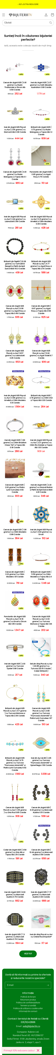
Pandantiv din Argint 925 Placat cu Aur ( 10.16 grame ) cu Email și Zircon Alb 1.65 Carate (14, 620)
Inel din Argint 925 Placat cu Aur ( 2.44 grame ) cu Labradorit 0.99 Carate (15, 219)
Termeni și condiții (28, 1005)
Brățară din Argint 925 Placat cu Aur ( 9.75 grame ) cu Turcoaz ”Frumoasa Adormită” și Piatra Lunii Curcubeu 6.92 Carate (15, 764)
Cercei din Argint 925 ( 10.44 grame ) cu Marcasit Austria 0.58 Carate (41, 852)
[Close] (38, 1050)
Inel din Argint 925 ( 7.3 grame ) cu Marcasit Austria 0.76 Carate (15, 937)
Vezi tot (28, 953)
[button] (3, 15)
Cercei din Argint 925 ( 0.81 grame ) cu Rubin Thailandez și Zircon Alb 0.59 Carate (14, 86)
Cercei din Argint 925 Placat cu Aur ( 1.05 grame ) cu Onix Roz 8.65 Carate (14, 810)
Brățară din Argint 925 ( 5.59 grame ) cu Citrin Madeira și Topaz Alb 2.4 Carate (41, 575)
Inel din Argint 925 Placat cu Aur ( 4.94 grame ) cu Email (41, 532)
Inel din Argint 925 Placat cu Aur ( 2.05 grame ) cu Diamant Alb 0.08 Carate (15, 129)
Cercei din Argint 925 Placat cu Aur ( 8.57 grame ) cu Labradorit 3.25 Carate (15, 354)
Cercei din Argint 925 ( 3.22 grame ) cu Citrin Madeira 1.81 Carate (15, 574)
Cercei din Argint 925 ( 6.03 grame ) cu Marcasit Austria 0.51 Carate (41, 810)
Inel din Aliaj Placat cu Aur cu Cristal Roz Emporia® (41, 935)
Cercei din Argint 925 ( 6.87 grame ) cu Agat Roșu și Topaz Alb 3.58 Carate (41, 309)
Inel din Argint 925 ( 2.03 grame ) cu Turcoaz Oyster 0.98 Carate (14, 666)
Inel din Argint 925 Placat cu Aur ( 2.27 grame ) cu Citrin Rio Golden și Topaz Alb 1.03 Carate (41, 444)
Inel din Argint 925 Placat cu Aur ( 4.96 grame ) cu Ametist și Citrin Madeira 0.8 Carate (15, 399)
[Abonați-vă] (48, 985)
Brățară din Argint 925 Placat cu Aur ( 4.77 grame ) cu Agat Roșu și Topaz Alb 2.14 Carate (41, 265)
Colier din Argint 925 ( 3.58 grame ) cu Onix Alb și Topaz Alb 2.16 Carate (14, 852)
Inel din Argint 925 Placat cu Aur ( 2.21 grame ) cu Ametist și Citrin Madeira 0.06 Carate (41, 220)
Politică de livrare (28, 997)
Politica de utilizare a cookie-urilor (28, 1008)
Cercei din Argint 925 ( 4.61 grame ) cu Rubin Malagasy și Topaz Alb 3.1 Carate (14, 175)
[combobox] (28, 22)
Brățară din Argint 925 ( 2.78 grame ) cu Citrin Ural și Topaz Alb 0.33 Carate (41, 398)
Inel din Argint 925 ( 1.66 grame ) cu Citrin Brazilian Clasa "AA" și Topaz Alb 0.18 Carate (14, 444)
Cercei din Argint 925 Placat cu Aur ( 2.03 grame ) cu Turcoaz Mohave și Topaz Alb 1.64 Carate (41, 621)
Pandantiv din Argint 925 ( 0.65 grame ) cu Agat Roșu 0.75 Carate (41, 174)
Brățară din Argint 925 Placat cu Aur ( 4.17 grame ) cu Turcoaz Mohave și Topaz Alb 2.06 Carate (14, 712)
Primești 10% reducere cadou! (19, 1050)
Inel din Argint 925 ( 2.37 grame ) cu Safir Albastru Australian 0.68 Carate (41, 85)
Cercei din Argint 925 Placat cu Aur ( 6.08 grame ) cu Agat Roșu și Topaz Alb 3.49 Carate (15, 309)
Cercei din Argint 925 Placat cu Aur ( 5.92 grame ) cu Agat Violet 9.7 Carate (41, 354)
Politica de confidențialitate (28, 1002)
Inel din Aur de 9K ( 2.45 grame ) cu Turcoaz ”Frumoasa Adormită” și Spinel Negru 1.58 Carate (41, 761)
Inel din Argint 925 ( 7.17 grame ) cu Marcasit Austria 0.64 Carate (41, 894)
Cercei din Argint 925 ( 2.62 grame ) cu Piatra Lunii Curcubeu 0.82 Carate (15, 488)
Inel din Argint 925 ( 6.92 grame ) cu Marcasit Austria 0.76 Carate (14, 894)
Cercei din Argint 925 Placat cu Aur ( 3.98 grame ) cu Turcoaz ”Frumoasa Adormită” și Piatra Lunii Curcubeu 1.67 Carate (41, 714)
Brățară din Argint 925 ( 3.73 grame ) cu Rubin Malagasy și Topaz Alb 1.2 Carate (41, 131)
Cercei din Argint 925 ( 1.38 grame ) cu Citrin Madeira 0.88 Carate (14, 532)
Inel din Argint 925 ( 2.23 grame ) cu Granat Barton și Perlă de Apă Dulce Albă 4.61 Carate (41, 488)
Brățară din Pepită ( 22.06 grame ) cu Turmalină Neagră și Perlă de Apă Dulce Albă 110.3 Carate (15, 265)
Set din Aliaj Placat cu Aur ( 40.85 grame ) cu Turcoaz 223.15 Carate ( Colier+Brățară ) (41, 667)
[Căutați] (51, 22)
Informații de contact (28, 1011)
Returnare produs (28, 1000)
